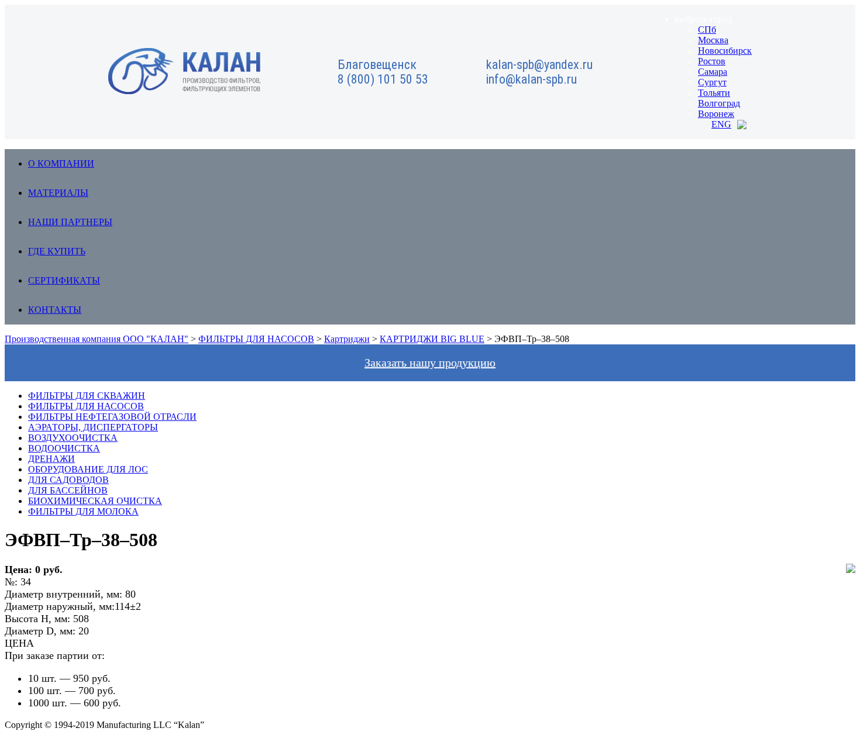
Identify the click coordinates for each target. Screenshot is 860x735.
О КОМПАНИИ (61, 163)
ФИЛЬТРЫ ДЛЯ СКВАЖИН (86, 396)
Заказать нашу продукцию (430, 362)
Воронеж (716, 114)
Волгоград (719, 103)
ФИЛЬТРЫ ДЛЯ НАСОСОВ (86, 406)
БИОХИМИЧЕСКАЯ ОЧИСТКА (95, 501)
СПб (707, 29)
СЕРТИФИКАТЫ (64, 280)
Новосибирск (725, 51)
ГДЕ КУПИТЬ (56, 251)
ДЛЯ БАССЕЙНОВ (68, 490)
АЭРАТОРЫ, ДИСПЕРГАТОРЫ (93, 427)
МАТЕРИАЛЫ (58, 193)
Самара (712, 72)
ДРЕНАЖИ (51, 459)
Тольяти (714, 93)
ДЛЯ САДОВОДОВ (68, 480)
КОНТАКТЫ (54, 310)
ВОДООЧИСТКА (64, 448)
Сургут (712, 82)
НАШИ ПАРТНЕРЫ (70, 222)
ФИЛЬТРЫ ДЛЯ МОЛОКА (83, 511)
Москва (713, 40)
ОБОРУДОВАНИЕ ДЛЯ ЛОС (88, 469)
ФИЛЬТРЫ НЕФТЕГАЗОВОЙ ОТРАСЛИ (112, 417)
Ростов (711, 61)
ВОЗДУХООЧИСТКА (73, 438)
